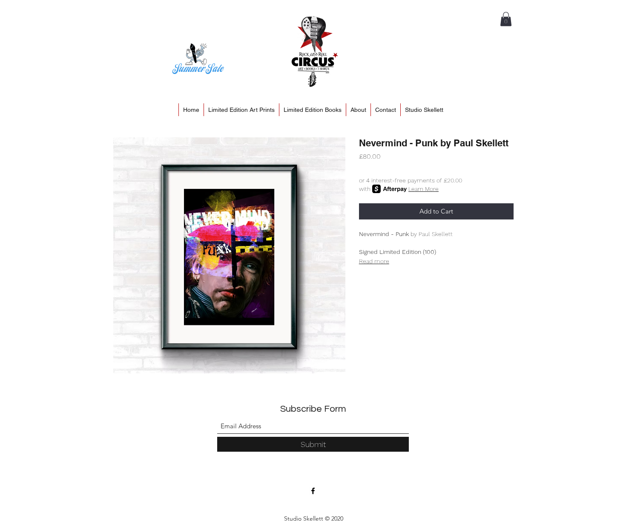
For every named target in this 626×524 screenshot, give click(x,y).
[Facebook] (313, 491)
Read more (374, 261)
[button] (506, 19)
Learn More (423, 188)
